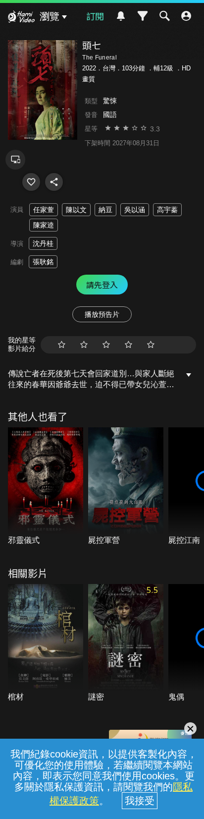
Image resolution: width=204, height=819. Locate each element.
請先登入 (102, 285)
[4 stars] (128, 344)
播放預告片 (102, 314)
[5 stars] (151, 344)
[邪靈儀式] (45, 486)
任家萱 (43, 210)
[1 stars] (62, 344)
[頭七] (31, 182)
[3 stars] (106, 344)
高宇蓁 (167, 210)
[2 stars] (84, 344)
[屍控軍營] (125, 486)
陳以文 (76, 210)
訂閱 (95, 15)
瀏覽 (49, 16)
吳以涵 (134, 210)
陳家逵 (43, 225)
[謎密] (125, 643)
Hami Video (21, 18)
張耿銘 (43, 262)
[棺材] (45, 643)
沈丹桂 (43, 243)
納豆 (105, 210)
